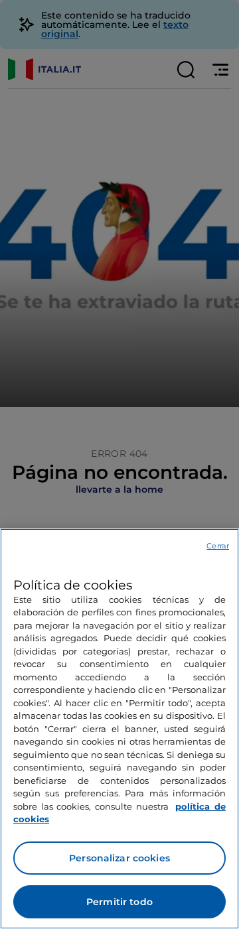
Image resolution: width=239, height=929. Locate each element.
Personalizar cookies (119, 858)
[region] (119, 728)
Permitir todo (119, 902)
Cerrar (217, 545)
